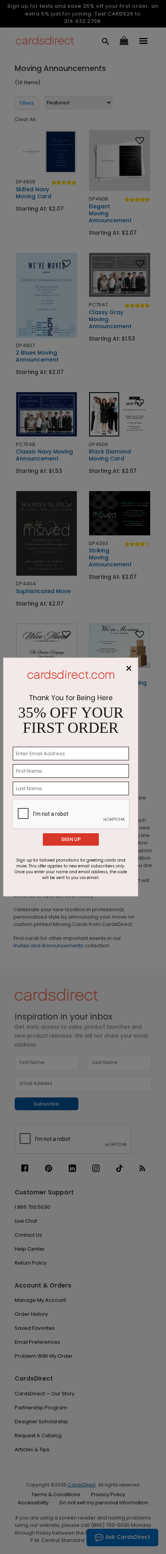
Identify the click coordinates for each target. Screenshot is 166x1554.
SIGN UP (71, 839)
